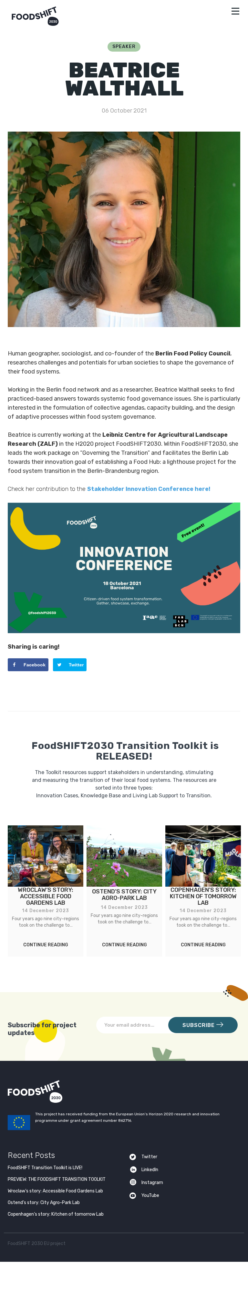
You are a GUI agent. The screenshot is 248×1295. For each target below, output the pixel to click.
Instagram (152, 1182)
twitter (208, 1245)
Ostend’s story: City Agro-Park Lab (44, 1202)
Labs (124, 597)
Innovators (124, 615)
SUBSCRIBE (199, 1025)
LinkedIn (149, 1169)
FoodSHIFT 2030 (51, 1091)
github (234, 1245)
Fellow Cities (124, 632)
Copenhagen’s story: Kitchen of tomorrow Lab (56, 1214)
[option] (45, 891)
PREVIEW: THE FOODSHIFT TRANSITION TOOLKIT (57, 1179)
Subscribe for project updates (42, 1029)
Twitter (149, 1157)
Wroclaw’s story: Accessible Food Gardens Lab (55, 1191)
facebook (221, 1245)
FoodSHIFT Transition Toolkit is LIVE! (45, 1167)
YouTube (150, 1195)
